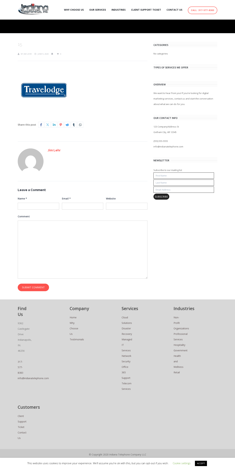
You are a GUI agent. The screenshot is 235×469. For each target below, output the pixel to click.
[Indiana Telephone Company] (33, 9)
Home (73, 317)
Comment (24, 216)
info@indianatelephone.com (33, 378)
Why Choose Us (74, 9)
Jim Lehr (28, 54)
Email (66, 198)
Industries (118, 9)
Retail (177, 372)
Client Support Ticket (146, 9)
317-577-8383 (20, 367)
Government (181, 350)
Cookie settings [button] (182, 463)
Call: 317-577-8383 (202, 10)
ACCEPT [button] (201, 463)
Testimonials (77, 339)
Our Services (97, 9)
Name (22, 198)
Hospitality (179, 345)
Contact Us (174, 9)
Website (111, 198)
